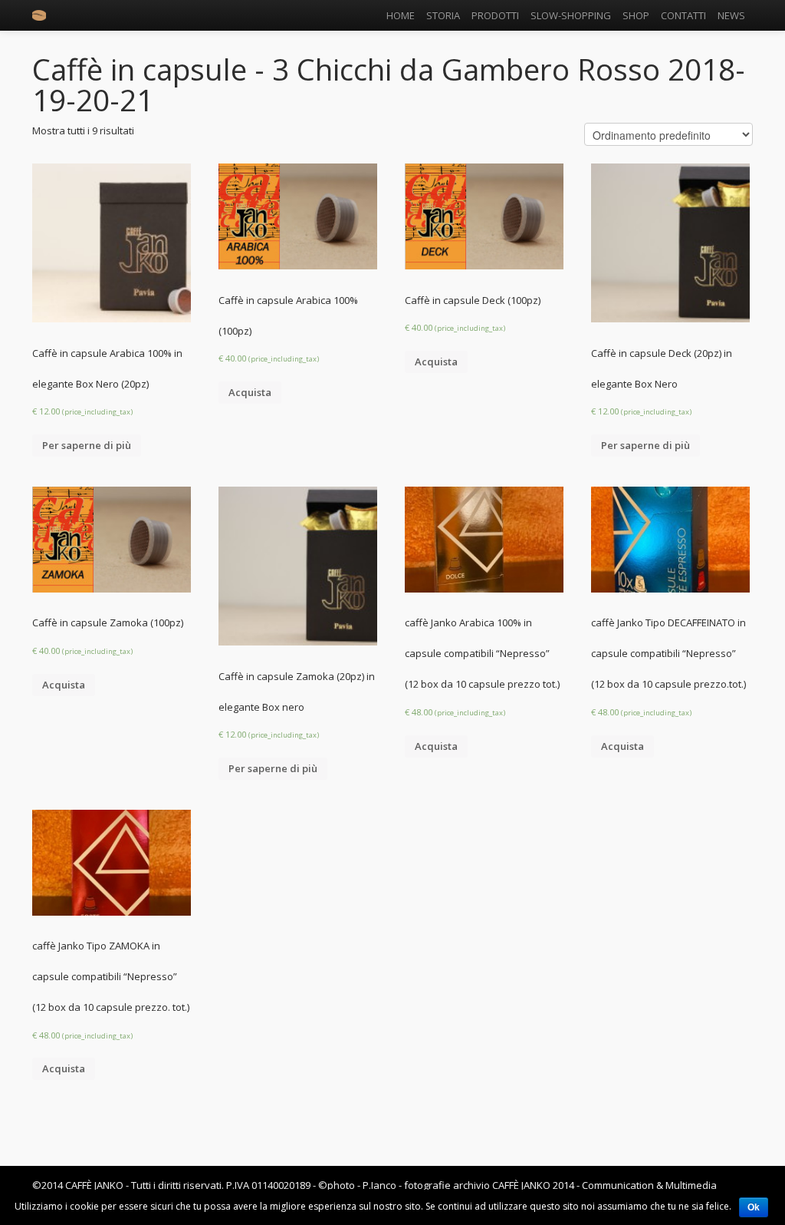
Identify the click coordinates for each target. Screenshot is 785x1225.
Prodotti (495, 15)
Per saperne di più (86, 445)
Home (400, 15)
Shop (635, 15)
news (731, 15)
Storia (443, 15)
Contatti (683, 15)
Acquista (249, 392)
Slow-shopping (570, 15)
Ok (753, 1207)
